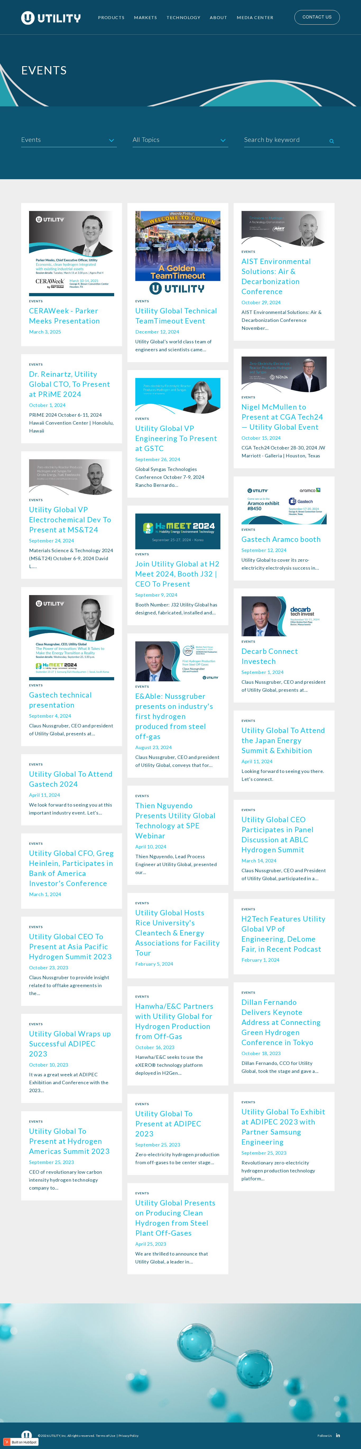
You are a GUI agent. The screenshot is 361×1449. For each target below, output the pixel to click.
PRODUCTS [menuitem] (111, 17)
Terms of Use (105, 1436)
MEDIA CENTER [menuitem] (255, 17)
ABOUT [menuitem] (218, 17)
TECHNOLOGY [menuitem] (183, 17)
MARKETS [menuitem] (145, 17)
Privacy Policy (128, 1436)
